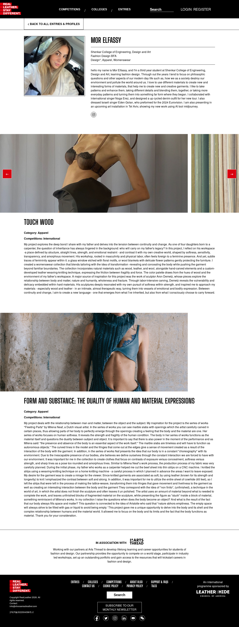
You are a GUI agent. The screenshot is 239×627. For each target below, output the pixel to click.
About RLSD (136, 582)
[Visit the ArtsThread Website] (135, 542)
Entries (124, 9)
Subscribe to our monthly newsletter (119, 607)
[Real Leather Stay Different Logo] (10, 9)
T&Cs (154, 586)
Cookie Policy (110, 586)
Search (119, 595)
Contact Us (88, 586)
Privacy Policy (135, 586)
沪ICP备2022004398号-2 (22, 612)
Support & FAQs (159, 582)
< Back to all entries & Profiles (54, 24)
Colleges (99, 9)
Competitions (69, 9)
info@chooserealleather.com (23, 606)
